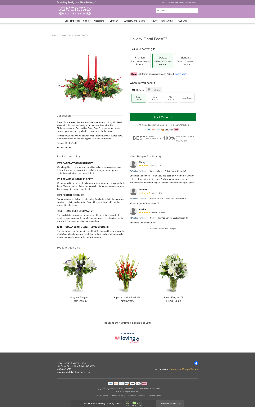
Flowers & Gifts (65, 35)
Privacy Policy (117, 396)
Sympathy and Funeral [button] (135, 20)
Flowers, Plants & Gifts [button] (162, 20)
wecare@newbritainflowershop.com (73, 372)
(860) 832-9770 (64, 369)
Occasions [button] (99, 20)
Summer (87, 20)
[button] (247, 394)
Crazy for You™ (156, 217)
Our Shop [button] (183, 20)
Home (54, 35)
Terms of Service (101, 396)
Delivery (140, 89)
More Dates (187, 98)
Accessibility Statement (135, 396)
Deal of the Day (72, 20)
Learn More (181, 74)
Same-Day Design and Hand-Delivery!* (76, 2)
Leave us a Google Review (184, 369)
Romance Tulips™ (157, 198)
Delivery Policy (155, 396)
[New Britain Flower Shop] (78, 11)
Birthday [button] (114, 20)
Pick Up (156, 89)
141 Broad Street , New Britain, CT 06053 (76, 366)
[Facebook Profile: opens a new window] (196, 363)
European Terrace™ (157, 171)
